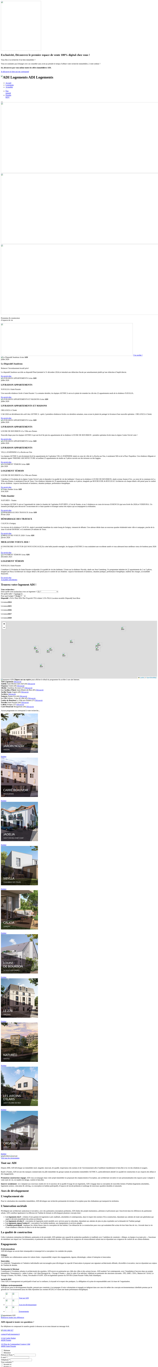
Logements (10, 85)
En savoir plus (6, 376)
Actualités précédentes (9, 580)
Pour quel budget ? (8, 596)
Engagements (24, 1311)
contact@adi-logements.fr (10, 1334)
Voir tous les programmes (10, 1158)
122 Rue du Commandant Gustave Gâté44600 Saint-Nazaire (15, 1345)
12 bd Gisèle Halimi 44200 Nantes (8, 1339)
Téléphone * (5, 1360)
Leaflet (141, 677)
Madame (7, 1350)
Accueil (8, 83)
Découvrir (17, 682)
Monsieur (7, 1353)
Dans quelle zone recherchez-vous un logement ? (19, 592)
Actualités (9, 87)
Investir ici (7, 1364)
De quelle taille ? (7, 594)
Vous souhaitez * (7, 1362)
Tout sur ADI (24, 1298)
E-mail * (4, 1357)
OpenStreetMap (151, 677)
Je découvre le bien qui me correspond (15, 72)
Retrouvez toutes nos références (12, 1317)
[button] (37, 651)
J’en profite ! (138, 355)
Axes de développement (27, 1305)
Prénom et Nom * (7, 1355)
